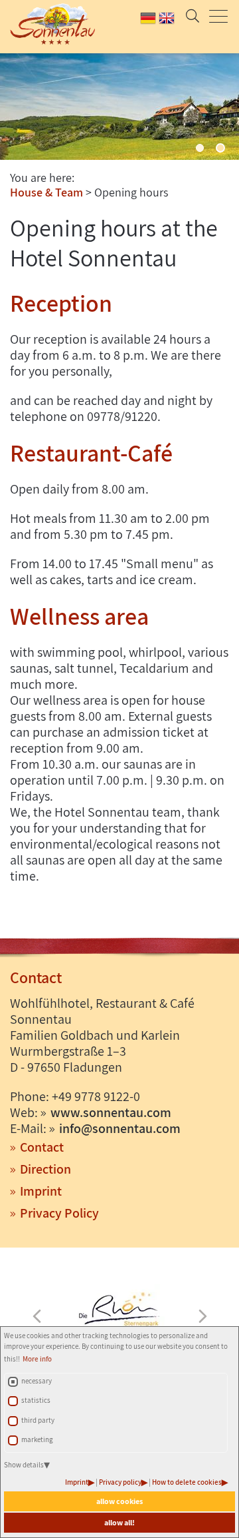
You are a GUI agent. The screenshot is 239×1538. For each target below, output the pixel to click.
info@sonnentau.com (120, 1128)
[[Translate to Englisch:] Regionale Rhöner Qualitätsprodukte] (119, 1311)
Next (202, 1316)
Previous (36, 1316)
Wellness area (79, 615)
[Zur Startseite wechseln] (47, 24)
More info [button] (37, 1358)
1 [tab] (200, 148)
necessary (36, 1380)
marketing (37, 1439)
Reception (61, 302)
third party (37, 1420)
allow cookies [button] (119, 1501)
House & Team (46, 192)
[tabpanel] (119, 106)
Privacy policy (120, 1482)
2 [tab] (220, 148)
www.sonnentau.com (110, 1112)
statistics (35, 1400)
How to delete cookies (187, 1482)
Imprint (76, 1482)
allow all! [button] (119, 1522)
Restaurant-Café (91, 452)
